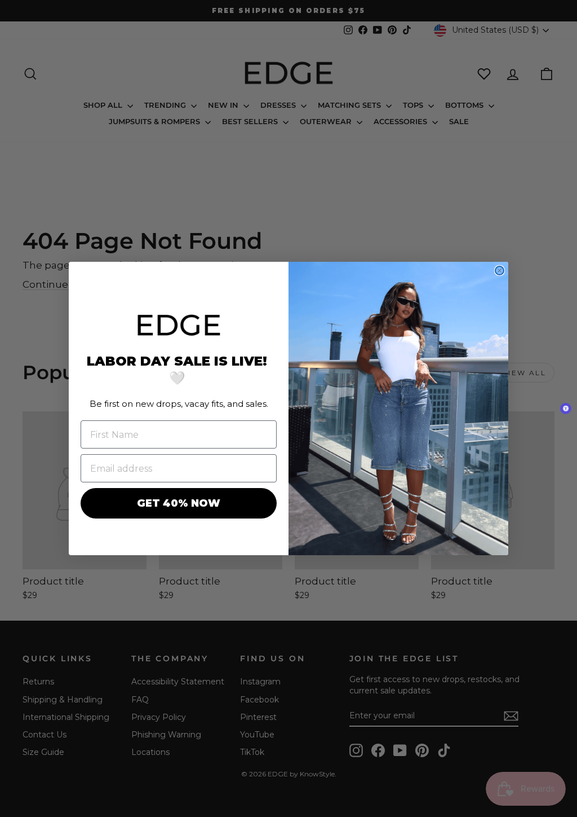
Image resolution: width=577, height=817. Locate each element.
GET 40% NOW (178, 503)
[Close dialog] (499, 270)
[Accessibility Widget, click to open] (565, 408)
